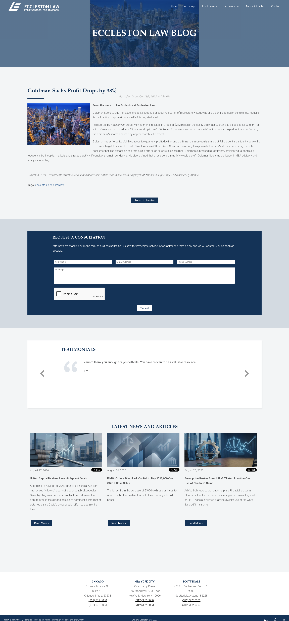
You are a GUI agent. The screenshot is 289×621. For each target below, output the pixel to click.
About (173, 6)
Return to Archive (145, 200)
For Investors (231, 6)
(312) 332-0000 (98, 600)
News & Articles (255, 6)
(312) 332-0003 (98, 605)
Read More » (41, 523)
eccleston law (56, 185)
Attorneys (190, 6)
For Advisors (209, 6)
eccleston (41, 185)
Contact (276, 6)
